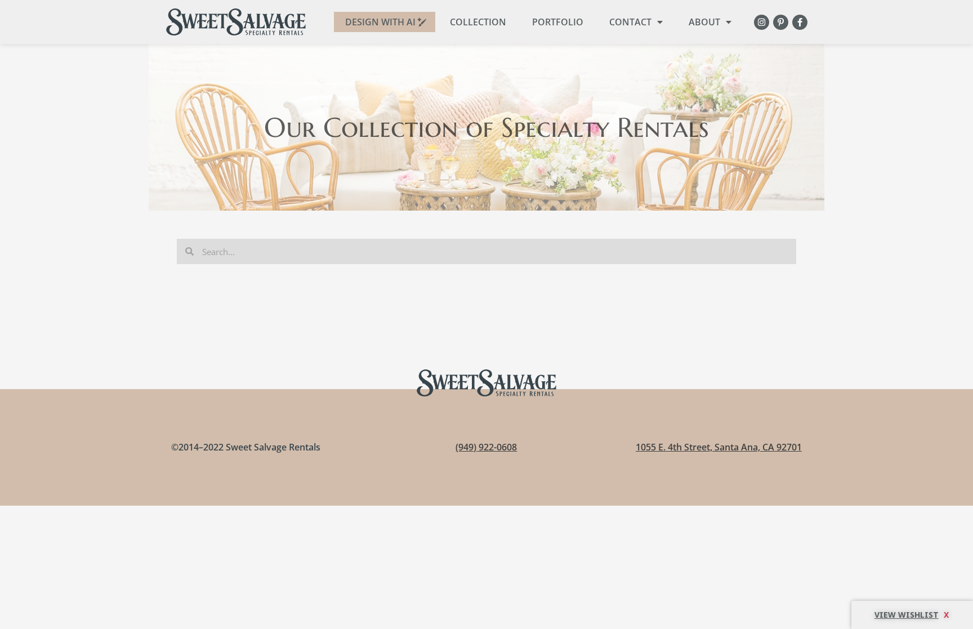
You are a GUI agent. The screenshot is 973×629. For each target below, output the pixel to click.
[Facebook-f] (799, 22)
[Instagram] (761, 22)
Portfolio (557, 22)
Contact (630, 22)
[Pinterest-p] (780, 22)
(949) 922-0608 (486, 447)
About (704, 22)
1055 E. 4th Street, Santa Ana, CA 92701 (719, 447)
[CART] (912, 615)
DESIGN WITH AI (380, 22)
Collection (478, 22)
